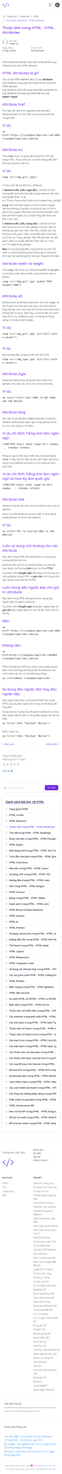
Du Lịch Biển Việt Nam (44, 1285)
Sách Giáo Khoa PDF (44, 1293)
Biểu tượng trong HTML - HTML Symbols (31, 987)
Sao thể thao (40, 1253)
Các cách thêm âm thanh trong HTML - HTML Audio (32, 1087)
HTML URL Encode (19, 992)
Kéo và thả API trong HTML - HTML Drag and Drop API (32, 1111)
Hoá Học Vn (39, 1345)
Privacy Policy (40, 1160)
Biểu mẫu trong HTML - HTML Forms (29, 1004)
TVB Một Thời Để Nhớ (44, 1206)
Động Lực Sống (41, 1277)
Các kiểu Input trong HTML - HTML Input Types (32, 1046)
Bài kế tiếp (53, 744)
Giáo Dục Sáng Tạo (43, 1183)
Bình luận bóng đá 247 (45, 1305)
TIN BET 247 (39, 1329)
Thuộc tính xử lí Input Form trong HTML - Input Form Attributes (32, 1034)
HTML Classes (16, 915)
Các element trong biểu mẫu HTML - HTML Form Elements (32, 1016)
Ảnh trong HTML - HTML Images (26, 886)
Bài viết (37, 1153)
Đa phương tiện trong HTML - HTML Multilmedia (32, 1075)
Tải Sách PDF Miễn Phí (44, 1249)
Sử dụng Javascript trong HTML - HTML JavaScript (32, 933)
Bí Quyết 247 (40, 1325)
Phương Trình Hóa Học (45, 1187)
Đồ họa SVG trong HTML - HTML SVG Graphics (32, 1070)
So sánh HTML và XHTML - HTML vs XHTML (32, 998)
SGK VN (37, 1366)
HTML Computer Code (21, 963)
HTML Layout (16, 951)
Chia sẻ (6, 770)
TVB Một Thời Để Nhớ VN (46, 1349)
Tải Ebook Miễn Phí (43, 1309)
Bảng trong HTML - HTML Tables (27, 898)
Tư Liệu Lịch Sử (41, 1191)
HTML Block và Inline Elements (26, 909)
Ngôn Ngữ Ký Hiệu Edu (45, 1353)
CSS (4, 1187)
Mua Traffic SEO (41, 1337)
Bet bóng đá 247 (42, 1333)
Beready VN (39, 1377)
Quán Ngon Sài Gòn (43, 1389)
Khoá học (25, 16)
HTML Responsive (19, 957)
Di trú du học (40, 1341)
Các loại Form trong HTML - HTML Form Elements (32, 1040)
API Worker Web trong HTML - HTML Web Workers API (32, 1123)
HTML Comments (18, 862)
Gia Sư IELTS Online (43, 1202)
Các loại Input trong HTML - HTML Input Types (32, 1022)
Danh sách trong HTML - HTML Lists (29, 904)
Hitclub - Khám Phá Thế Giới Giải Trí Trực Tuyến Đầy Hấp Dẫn (30, 1453)
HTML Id (13, 921)
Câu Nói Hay (40, 1361)
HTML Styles (16, 844)
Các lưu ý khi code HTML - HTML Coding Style (32, 975)
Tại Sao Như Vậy (42, 1273)
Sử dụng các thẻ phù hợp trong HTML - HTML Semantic (32, 969)
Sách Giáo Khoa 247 (44, 1297)
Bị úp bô (37, 1381)
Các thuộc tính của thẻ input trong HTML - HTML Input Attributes (32, 1052)
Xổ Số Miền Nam (41, 1245)
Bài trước (8, 744)
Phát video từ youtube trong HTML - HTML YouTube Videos (32, 1099)
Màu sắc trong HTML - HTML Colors (28, 868)
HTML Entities (16, 981)
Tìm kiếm (51, 787)
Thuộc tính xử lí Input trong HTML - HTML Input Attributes (32, 1028)
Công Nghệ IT (40, 1385)
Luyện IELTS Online (43, 1269)
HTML (35, 16)
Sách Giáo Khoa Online (45, 1226)
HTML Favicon (17, 892)
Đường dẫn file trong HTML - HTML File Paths (32, 939)
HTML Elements (17, 820)
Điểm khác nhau (41, 1301)
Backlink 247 (39, 1289)
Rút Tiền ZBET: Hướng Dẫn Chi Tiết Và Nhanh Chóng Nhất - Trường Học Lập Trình (28, 1438)
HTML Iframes (17, 927)
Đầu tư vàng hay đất (44, 1257)
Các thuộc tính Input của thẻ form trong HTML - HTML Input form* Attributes (32, 1058)
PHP (4, 1195)
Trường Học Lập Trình (44, 1241)
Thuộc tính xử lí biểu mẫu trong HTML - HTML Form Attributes (32, 1010)
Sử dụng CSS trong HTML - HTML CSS (29, 874)
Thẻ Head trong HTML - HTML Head (28, 945)
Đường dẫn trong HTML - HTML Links (29, 880)
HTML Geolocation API (21, 1105)
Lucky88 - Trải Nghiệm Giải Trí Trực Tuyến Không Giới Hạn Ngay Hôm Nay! (31, 1446)
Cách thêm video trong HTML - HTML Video (32, 1081)
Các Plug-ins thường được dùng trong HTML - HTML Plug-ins (32, 1093)
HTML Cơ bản (16, 815)
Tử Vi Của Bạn (40, 1313)
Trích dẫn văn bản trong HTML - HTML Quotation (32, 856)
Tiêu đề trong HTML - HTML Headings (30, 832)
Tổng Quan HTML (18, 809)
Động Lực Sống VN (43, 1357)
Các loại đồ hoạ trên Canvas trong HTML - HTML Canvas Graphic (32, 1064)
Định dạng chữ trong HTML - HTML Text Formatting (32, 850)
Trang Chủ (11, 16)
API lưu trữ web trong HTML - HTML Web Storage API (32, 1117)
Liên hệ (36, 1157)
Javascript (8, 1191)
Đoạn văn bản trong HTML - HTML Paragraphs (32, 838)
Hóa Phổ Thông (41, 1237)
